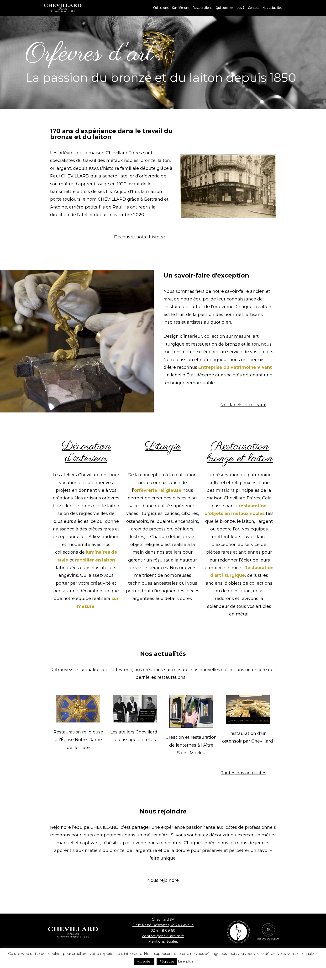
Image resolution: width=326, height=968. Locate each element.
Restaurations (202, 8)
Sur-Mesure (180, 8)
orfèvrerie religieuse (157, 490)
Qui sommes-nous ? (230, 8)
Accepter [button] (144, 961)
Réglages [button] (166, 961)
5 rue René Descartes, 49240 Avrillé (163, 925)
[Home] (67, 7)
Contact (253, 8)
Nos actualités (272, 8)
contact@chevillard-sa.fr (163, 936)
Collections (160, 8)
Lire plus (186, 961)
